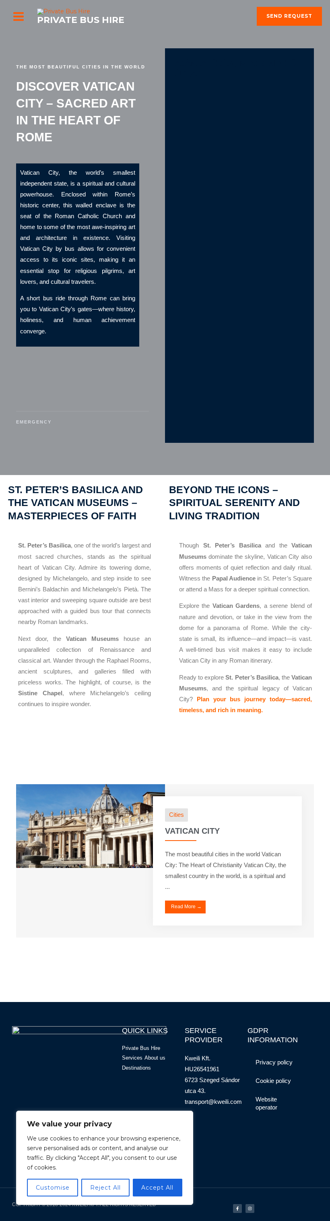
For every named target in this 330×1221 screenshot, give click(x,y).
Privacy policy (274, 1062)
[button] (289, 16)
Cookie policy (273, 1081)
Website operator (266, 1103)
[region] (104, 1158)
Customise (53, 1187)
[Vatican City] (90, 825)
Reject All (105, 1187)
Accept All (157, 1187)
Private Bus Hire (80, 19)
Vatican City (192, 830)
